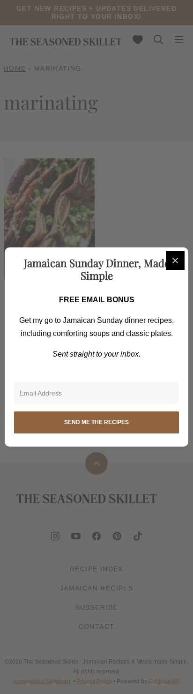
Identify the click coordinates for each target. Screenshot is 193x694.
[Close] (175, 260)
